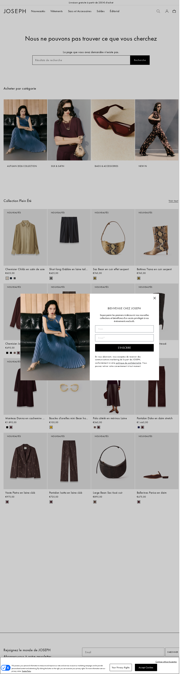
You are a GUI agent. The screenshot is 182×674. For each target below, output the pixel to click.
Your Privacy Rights (121, 667)
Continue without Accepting (166, 661)
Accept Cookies (146, 667)
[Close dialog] (154, 298)
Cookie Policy (26, 671)
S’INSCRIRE (124, 347)
